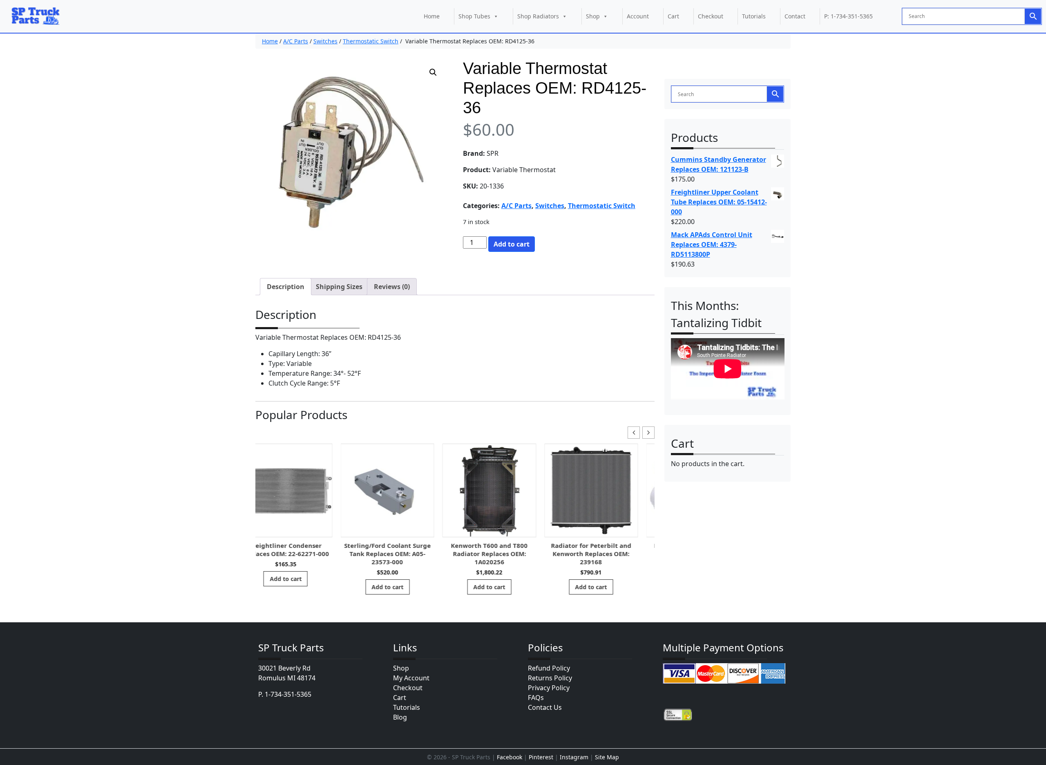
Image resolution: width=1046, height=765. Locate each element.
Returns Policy (550, 677)
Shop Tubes (474, 16)
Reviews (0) (392, 286)
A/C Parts (295, 41)
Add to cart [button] (302, 587)
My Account (411, 677)
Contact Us (545, 707)
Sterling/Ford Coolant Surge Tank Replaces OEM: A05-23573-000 (302, 553)
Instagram (574, 757)
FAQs (536, 697)
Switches (325, 41)
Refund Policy (549, 668)
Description (285, 286)
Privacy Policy (549, 687)
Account (638, 16)
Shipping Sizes (339, 286)
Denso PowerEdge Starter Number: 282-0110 (607, 549)
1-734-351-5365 (288, 694)
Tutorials (754, 16)
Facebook (509, 757)
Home (432, 16)
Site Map (607, 757)
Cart (673, 16)
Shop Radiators (538, 16)
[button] (433, 72)
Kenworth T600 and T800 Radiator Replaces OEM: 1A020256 (404, 553)
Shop (593, 16)
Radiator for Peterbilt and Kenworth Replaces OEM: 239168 (506, 553)
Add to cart (512, 244)
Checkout (710, 16)
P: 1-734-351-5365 (848, 16)
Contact (794, 16)
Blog (400, 717)
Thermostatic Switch (370, 41)
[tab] (285, 286)
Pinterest (541, 757)
